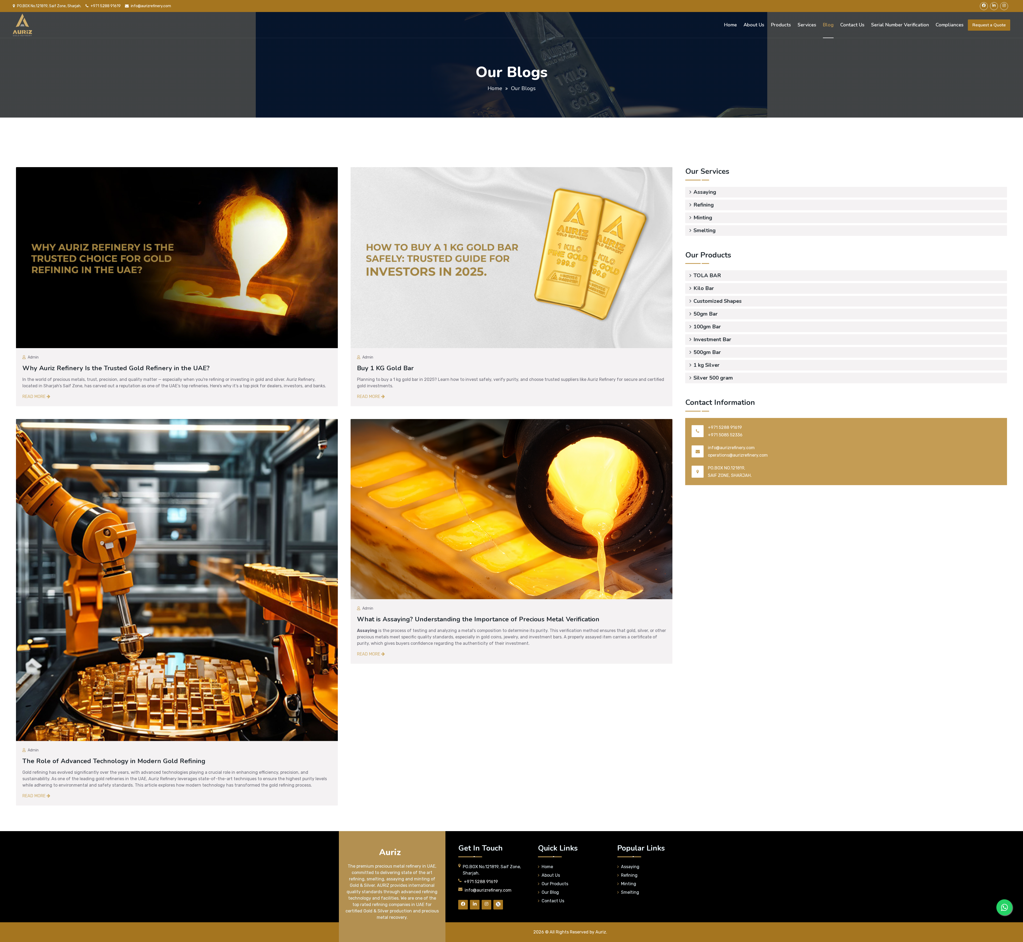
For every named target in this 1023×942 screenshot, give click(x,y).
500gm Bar (707, 352)
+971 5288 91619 (106, 6)
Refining (703, 204)
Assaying (704, 192)
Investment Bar (712, 339)
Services (807, 25)
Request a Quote (989, 25)
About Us (754, 25)
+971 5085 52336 (725, 434)
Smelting (704, 230)
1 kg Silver (706, 365)
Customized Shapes (717, 301)
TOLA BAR (707, 275)
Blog (828, 25)
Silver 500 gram (713, 377)
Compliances (950, 25)
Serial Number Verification (900, 25)
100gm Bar (707, 326)
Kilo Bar (703, 288)
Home (730, 25)
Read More (34, 396)
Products (781, 25)
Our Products (555, 883)
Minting (702, 217)
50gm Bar (705, 313)
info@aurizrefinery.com (151, 6)
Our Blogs (523, 88)
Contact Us (852, 25)
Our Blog (550, 892)
